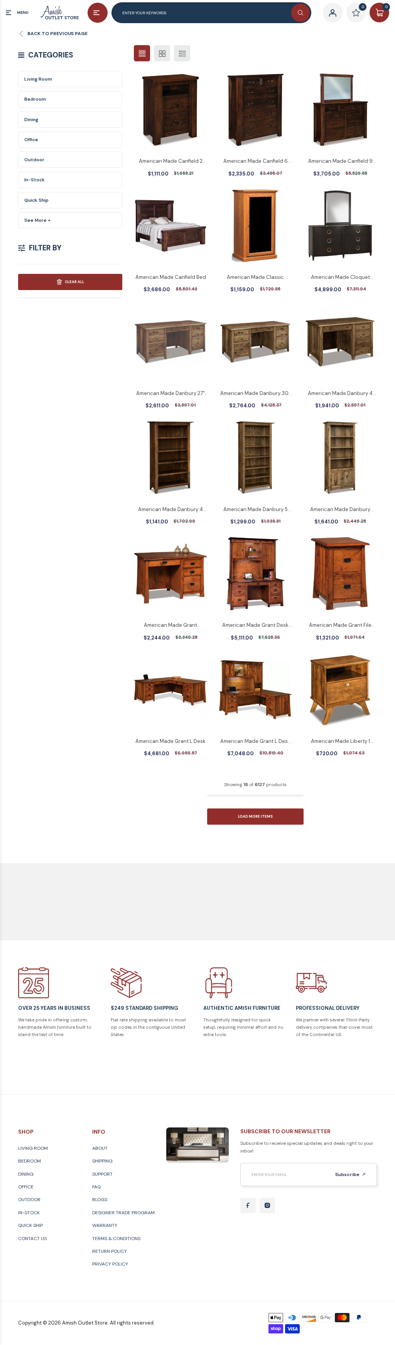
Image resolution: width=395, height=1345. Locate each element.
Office (31, 140)
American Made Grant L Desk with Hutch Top (255, 742)
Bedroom (35, 99)
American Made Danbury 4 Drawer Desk (340, 394)
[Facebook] (248, 1205)
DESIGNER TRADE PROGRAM (123, 1213)
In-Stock (34, 180)
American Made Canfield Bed (170, 277)
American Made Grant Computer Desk (170, 625)
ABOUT (100, 1148)
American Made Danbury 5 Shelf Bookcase (255, 510)
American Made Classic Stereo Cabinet (255, 278)
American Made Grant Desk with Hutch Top (255, 625)
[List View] (182, 53)
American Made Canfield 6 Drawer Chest (255, 161)
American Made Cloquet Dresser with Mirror (340, 278)
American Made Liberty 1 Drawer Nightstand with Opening (340, 742)
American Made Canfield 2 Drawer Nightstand (171, 161)
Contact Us (32, 1238)
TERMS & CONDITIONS (116, 1238)
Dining (31, 119)
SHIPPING (102, 1161)
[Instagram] (267, 1205)
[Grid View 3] (142, 53)
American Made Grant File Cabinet (340, 625)
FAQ (96, 1187)
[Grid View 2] (162, 53)
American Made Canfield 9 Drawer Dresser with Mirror (340, 161)
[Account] (333, 12)
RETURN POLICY (109, 1251)
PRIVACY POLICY (110, 1264)
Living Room (38, 79)
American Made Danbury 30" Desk (255, 394)
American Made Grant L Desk (170, 741)
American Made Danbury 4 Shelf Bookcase (170, 510)
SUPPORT (102, 1174)
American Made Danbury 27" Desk (170, 394)
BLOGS (99, 1199)
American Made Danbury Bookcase (340, 510)
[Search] (300, 12)
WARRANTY (104, 1225)
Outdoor (34, 160)
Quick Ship (36, 200)
